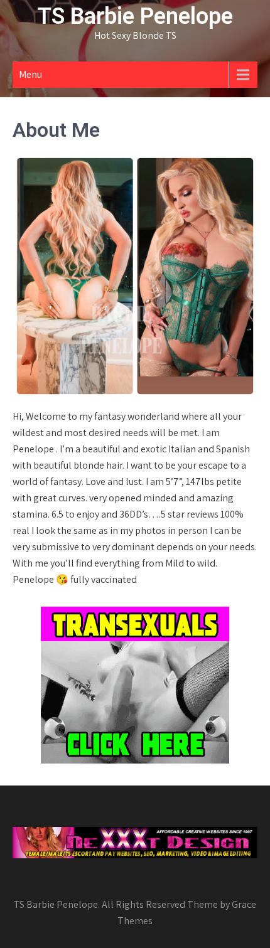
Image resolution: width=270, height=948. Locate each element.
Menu (30, 74)
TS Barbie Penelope (135, 16)
